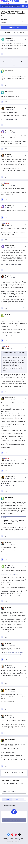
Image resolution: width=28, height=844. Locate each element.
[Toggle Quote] (3, 352)
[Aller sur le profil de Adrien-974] (2, 39)
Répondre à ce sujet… (10, 791)
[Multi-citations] (2, 54)
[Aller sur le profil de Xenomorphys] (2, 108)
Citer (6, 53)
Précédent (7, 32)
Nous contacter (11, 840)
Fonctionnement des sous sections (12, 820)
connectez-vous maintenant (8, 785)
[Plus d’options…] (25, 40)
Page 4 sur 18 (15, 32)
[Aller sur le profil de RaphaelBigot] (2, 131)
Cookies (19, 840)
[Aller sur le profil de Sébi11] (2, 184)
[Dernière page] (26, 33)
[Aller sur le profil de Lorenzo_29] (2, 71)
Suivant (22, 32)
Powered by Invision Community (14, 841)
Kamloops (5, 19)
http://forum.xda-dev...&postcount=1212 (10, 574)
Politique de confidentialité (16, 838)
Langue (6, 838)
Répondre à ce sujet (14, 27)
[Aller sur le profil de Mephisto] (2, 155)
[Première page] (2, 33)
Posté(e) (10, 40)
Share (7, 799)
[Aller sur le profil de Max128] (2, 315)
